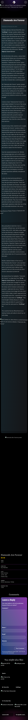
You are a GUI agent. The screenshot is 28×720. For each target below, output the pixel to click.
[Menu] (2, 2)
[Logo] (14, 2)
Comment (5, 608)
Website (4, 641)
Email (4, 634)
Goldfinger (5, 32)
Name (4, 627)
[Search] (25, 2)
